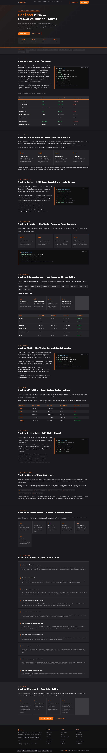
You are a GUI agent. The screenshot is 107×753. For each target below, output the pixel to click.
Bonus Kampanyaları (65, 736)
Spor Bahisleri (41, 49)
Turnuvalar (48, 743)
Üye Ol (62, 734)
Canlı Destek (78, 732)
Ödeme (53, 1)
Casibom (22, 2)
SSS (62, 1)
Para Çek (63, 743)
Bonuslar (44, 1)
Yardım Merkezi (79, 734)
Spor (35, 1)
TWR (20, 743)
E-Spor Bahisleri (49, 738)
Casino (39, 1)
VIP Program (76, 49)
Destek (57, 1)
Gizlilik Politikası (79, 738)
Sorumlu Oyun (79, 743)
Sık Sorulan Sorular (80, 736)
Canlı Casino (49, 49)
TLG (28, 743)
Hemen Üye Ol (84, 2)
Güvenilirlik (22, 52)
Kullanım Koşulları (80, 741)
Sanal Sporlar (49, 741)
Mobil (49, 1)
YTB (32, 743)
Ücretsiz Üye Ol (36, 33)
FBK (35, 743)
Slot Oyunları (48, 736)
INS (24, 743)
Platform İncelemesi (31, 49)
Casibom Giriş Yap (24, 33)
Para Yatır (63, 741)
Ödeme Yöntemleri (63, 49)
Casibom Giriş (74, 2)
